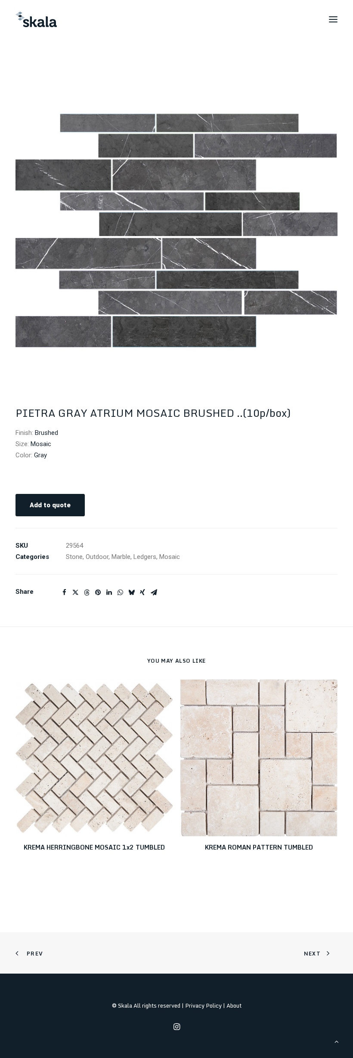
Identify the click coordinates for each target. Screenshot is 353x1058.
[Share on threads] (86, 592)
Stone (74, 557)
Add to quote (50, 505)
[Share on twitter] (75, 592)
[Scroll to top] (337, 1041)
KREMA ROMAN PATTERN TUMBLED (259, 847)
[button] (333, 19)
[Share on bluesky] (131, 592)
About (234, 1005)
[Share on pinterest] (98, 592)
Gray (40, 455)
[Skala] (36, 19)
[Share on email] (154, 592)
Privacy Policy (203, 1005)
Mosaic (41, 444)
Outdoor (97, 557)
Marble (120, 557)
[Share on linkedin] (109, 592)
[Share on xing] (142, 592)
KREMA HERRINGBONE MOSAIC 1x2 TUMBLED (94, 847)
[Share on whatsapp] (120, 592)
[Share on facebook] (64, 592)
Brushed (46, 433)
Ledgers (144, 557)
